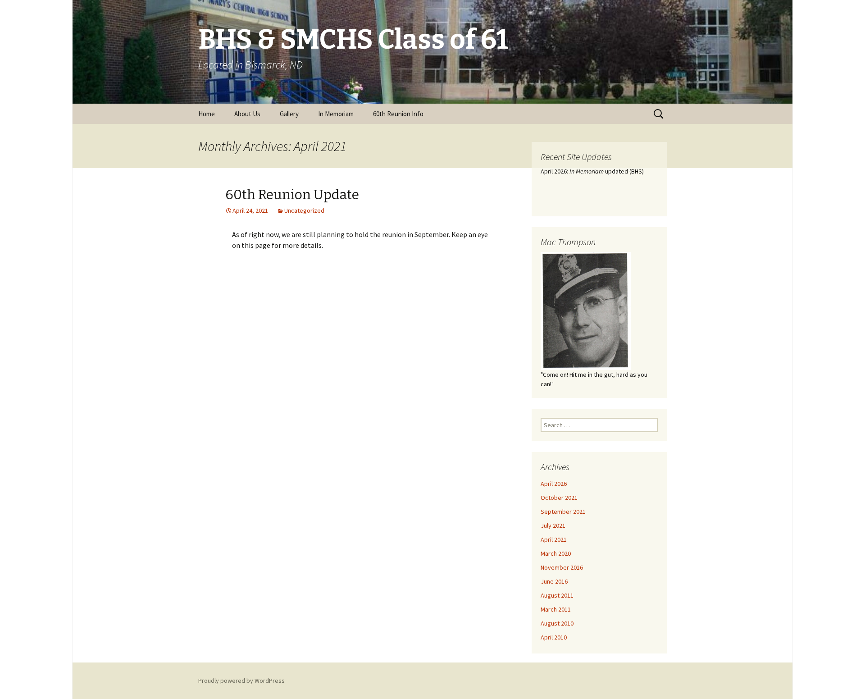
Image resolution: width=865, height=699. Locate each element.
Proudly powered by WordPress (241, 680)
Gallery (289, 114)
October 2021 (559, 497)
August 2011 (557, 595)
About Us (247, 114)
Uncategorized (304, 210)
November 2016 (562, 567)
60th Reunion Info (398, 114)
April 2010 (554, 637)
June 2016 (554, 581)
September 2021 (563, 511)
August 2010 (557, 623)
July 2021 (553, 525)
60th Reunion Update (292, 195)
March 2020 (556, 553)
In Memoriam (336, 114)
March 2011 (556, 609)
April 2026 (554, 484)
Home (206, 114)
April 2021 (554, 539)
